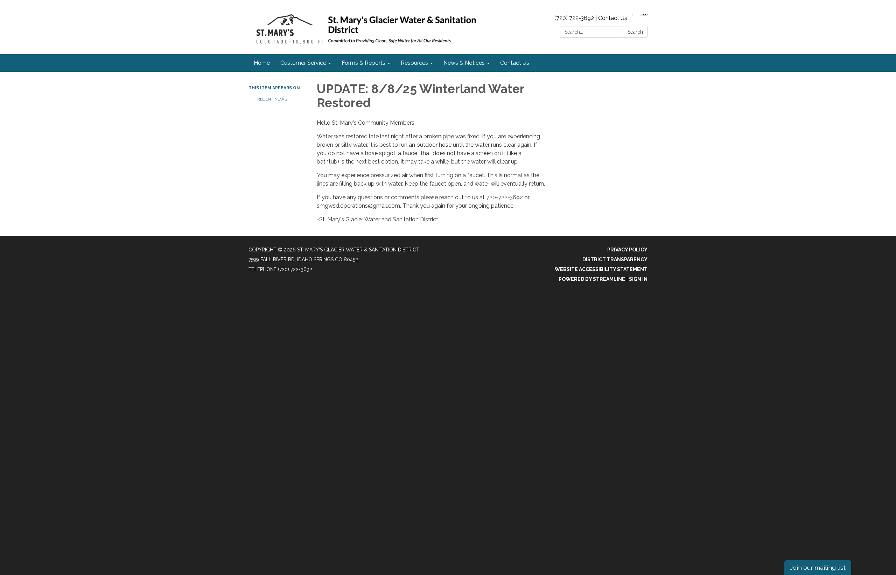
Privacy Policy (627, 249)
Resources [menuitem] (414, 63)
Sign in (638, 279)
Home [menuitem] (262, 63)
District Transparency (615, 259)
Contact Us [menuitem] (514, 63)
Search (635, 32)
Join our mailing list (818, 567)
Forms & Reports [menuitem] (363, 63)
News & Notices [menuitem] (464, 63)
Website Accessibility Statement (601, 269)
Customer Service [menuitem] (303, 63)
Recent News (272, 99)
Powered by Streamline (592, 279)
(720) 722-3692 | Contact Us (590, 18)
